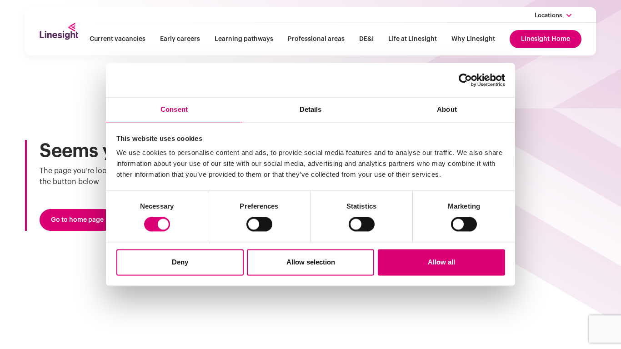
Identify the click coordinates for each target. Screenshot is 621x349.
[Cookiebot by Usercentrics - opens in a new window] (465, 80)
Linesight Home (545, 39)
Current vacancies (117, 39)
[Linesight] (59, 31)
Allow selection (310, 262)
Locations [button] (548, 15)
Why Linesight (473, 39)
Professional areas (316, 39)
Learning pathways (244, 39)
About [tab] (447, 109)
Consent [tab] (174, 109)
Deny (180, 262)
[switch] (259, 224)
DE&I (366, 39)
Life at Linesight (412, 39)
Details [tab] (311, 109)
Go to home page (77, 220)
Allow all (441, 262)
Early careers (180, 39)
